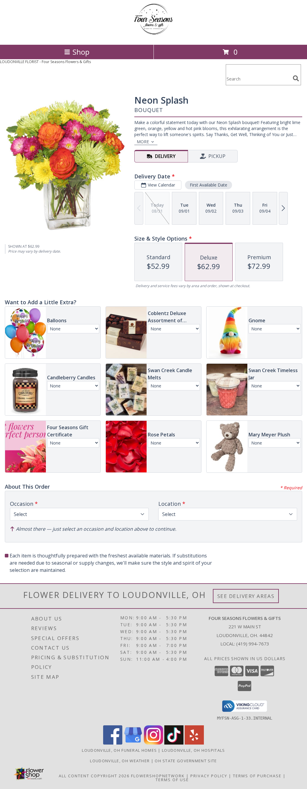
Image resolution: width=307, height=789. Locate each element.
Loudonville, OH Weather (120, 760)
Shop (81, 52)
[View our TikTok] (173, 743)
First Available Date (208, 185)
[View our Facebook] (112, 743)
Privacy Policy (208, 775)
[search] (296, 78)
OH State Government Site (186, 760)
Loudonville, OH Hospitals (193, 750)
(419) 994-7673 (252, 644)
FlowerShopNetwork (158, 775)
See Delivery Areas (246, 596)
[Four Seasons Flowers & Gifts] (153, 36)
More (143, 141)
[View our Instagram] (153, 743)
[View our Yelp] (194, 743)
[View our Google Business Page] (133, 743)
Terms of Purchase (257, 775)
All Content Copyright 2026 (94, 775)
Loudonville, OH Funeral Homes (119, 750)
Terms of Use (172, 779)
